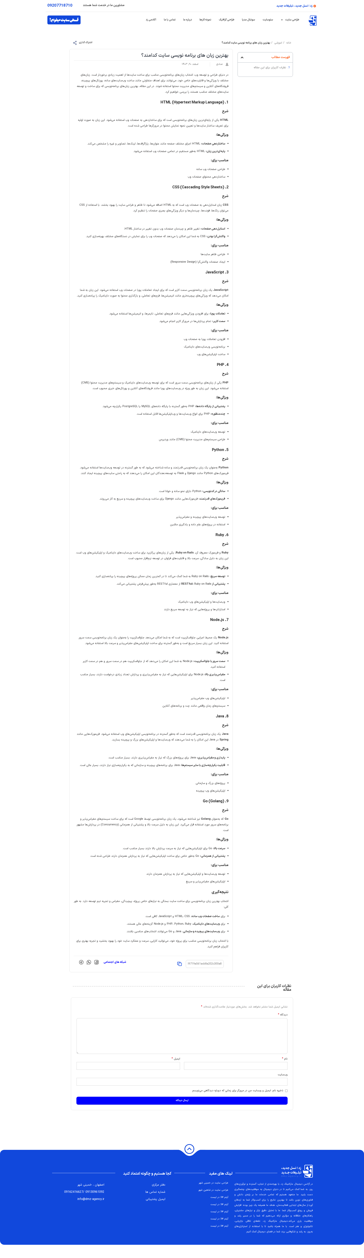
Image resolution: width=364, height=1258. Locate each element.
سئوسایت (268, 20)
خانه (288, 43)
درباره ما (187, 20)
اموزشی (277, 43)
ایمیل (176, 1059)
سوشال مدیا (248, 20)
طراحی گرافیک (226, 20)
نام (285, 1059)
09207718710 (59, 6)
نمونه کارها (205, 20)
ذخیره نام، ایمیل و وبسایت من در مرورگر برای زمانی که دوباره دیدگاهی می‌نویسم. (237, 1091)
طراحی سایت (292, 20)
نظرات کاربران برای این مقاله (270, 67)
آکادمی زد (151, 20)
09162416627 (73, 1192)
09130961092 (95, 1192)
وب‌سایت (283, 1075)
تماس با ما (170, 20)
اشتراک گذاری (85, 42)
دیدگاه (283, 1015)
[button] (242, 57)
